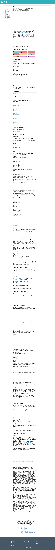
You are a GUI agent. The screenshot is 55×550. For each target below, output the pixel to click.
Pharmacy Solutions (49, 1)
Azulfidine (19, 201)
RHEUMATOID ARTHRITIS (17, 443)
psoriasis (24, 31)
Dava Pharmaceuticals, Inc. (17, 93)
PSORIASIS (29, 442)
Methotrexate (15, 63)
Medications (31, 1)
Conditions (37, 1)
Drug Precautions (16, 113)
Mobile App (25, 539)
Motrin (14, 195)
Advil (34, 194)
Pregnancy (15, 117)
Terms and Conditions (26, 542)
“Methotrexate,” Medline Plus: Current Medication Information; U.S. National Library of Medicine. (28, 532)
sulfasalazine (15, 201)
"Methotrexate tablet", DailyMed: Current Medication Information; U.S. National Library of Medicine (27, 531)
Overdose (15, 122)
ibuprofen (31, 194)
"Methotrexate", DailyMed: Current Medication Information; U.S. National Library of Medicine (28, 529)
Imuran (19, 198)
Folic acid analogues (16, 131)
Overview (14, 104)
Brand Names (15, 108)
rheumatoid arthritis (25, 32)
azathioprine (15, 198)
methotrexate (24, 218)
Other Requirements (16, 123)
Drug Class (15, 109)
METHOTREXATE (16, 437)
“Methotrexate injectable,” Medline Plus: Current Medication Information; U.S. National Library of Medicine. (27, 534)
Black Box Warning (16, 105)
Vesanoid (18, 202)
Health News (24, 1)
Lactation (14, 118)
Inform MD (15, 115)
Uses (14, 106)
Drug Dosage (15, 121)
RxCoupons (42, 1)
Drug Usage (15, 119)
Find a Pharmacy (18, 1)
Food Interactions (16, 114)
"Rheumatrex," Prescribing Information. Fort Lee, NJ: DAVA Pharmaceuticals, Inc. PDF (27, 528)
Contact (24, 545)
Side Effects (15, 110)
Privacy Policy (25, 544)
